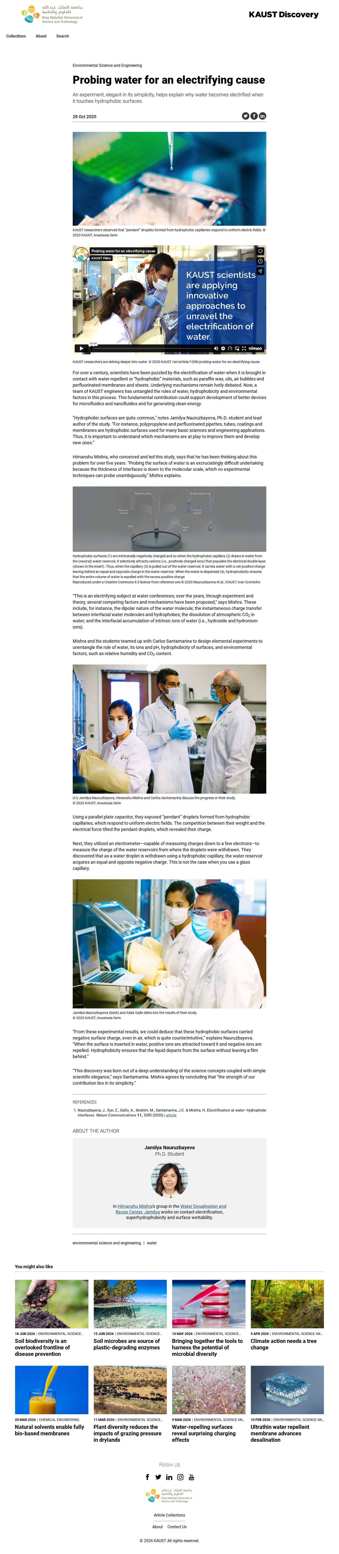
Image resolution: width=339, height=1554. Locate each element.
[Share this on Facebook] (254, 116)
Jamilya (152, 1212)
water (152, 1243)
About (41, 36)
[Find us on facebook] (147, 1478)
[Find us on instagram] (180, 1479)
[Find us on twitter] (158, 1478)
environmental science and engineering (107, 1243)
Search (62, 36)
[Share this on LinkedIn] (262, 116)
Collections (16, 36)
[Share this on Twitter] (245, 116)
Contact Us (177, 1526)
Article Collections (169, 1515)
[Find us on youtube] (191, 1479)
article (171, 1115)
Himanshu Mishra (135, 1206)
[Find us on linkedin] (169, 1478)
